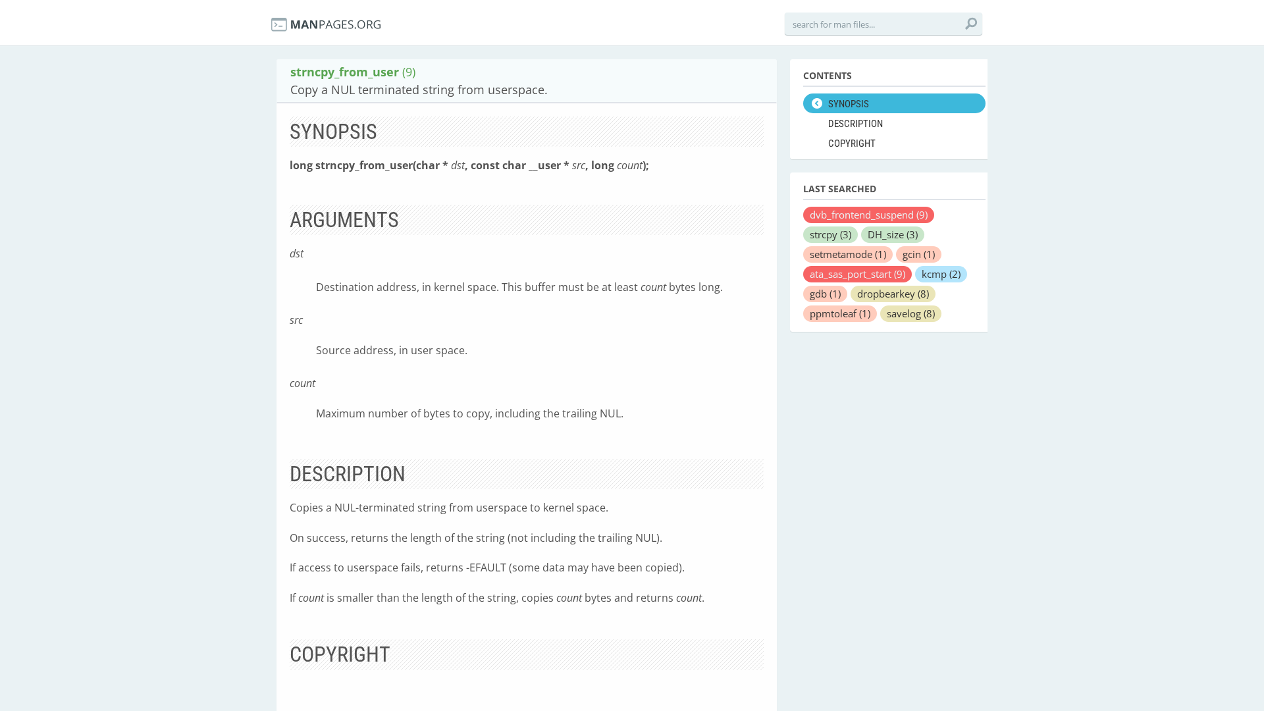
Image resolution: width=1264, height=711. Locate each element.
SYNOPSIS (848, 104)
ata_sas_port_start (857, 273)
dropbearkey (893, 293)
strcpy (830, 234)
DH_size (893, 234)
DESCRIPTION (855, 124)
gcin (919, 254)
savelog (911, 313)
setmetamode (848, 254)
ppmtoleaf (840, 313)
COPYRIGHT (852, 143)
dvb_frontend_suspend (869, 214)
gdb (825, 293)
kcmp (941, 273)
